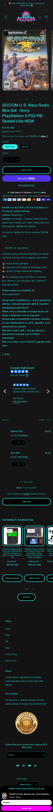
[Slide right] (33, 100)
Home (7, 628)
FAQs (7, 648)
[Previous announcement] (5, 5)
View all (26, 597)
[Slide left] (20, 100)
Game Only (10, 146)
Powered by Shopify (35, 804)
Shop (7, 635)
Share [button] (7, 354)
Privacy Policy (11, 654)
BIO (6, 641)
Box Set (25, 146)
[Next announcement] (48, 5)
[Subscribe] (44, 755)
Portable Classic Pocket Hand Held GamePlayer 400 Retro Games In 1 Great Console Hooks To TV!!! (12, 553)
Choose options (12, 578)
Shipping (5, 131)
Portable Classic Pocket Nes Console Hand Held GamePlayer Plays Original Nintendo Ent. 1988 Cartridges (34, 553)
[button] (6, 17)
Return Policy (10, 660)
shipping (26, 493)
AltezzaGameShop (22, 804)
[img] (27, 371)
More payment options (27, 185)
